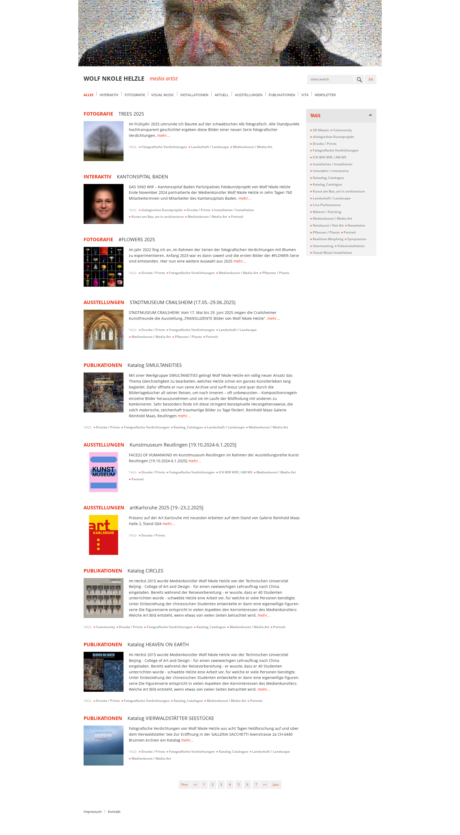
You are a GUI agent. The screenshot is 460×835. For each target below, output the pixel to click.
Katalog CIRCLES (145, 570)
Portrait (348, 232)
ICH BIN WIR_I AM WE (328, 157)
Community (341, 130)
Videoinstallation (350, 246)
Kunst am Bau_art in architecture (337, 191)
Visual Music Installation (331, 252)
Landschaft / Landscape (330, 198)
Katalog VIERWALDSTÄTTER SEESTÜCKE (171, 718)
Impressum (93, 811)
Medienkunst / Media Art (331, 218)
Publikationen (282, 94)
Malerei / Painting (325, 212)
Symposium (355, 239)
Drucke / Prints (323, 143)
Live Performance (325, 205)
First (184, 784)
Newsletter (325, 94)
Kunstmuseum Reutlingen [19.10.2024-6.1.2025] (183, 444)
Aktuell (222, 94)
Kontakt (114, 811)
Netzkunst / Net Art (327, 225)
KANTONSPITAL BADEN (142, 176)
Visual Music (162, 94)
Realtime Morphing (326, 239)
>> (265, 784)
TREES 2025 (131, 113)
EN (371, 79)
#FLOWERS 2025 (136, 239)
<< (195, 784)
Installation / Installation (331, 164)
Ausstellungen (248, 94)
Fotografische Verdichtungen (334, 150)
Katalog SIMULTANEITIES (155, 365)
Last (276, 784)
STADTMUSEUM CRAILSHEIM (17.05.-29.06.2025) (182, 302)
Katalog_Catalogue (326, 184)
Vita (305, 94)
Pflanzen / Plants (325, 232)
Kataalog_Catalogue (327, 177)
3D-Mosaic (319, 130)
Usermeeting (321, 246)
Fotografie (135, 94)
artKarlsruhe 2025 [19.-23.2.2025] (166, 507)
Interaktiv (109, 94)
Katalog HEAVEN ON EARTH (158, 644)
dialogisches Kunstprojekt (332, 136)
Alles (88, 94)
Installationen (194, 94)
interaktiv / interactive (329, 171)
